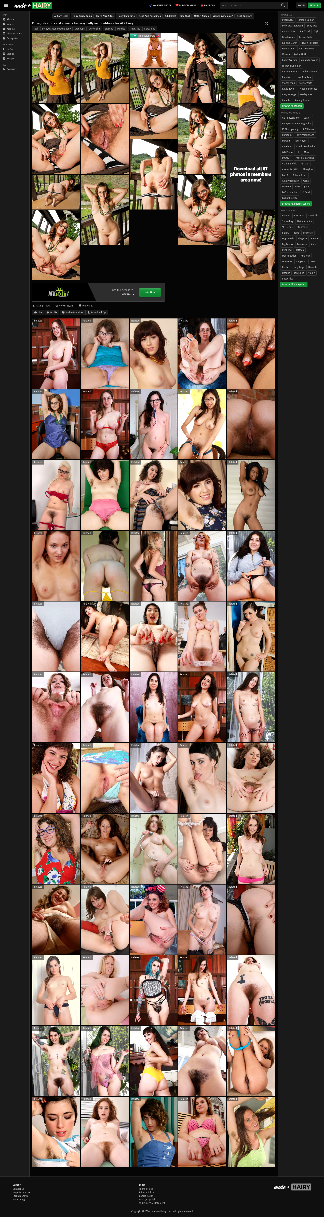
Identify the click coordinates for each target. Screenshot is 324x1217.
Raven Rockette (309, 42)
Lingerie (302, 238)
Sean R (307, 117)
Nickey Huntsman (291, 65)
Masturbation (289, 255)
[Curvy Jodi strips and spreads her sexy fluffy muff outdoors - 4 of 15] (250, 50)
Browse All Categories (294, 284)
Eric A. (285, 175)
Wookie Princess (308, 88)
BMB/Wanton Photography (56, 28)
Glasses (109, 28)
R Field (306, 192)
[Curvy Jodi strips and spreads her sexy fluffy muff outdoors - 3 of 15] (202, 68)
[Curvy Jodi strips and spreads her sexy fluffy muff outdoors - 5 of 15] (250, 103)
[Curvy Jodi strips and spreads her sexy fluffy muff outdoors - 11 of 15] (56, 192)
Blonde (315, 238)
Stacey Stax (288, 83)
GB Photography (290, 117)
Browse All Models (292, 106)
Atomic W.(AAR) (290, 169)
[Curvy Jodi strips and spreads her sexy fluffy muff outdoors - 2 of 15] (105, 68)
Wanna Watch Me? (223, 16)
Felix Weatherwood (292, 25)
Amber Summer (310, 71)
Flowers (286, 140)
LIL (298, 152)
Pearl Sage (288, 20)
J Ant (306, 186)
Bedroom (302, 244)
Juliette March (289, 42)
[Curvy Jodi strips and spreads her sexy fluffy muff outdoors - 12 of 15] (105, 209)
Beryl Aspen (288, 37)
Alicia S (305, 163)
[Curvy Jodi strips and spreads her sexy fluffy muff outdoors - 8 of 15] (105, 139)
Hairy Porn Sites (105, 16)
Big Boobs (287, 244)
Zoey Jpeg (312, 25)
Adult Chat (170, 16)
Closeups (80, 28)
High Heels (288, 238)
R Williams (308, 129)
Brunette (308, 232)
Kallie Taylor (288, 88)
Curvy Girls (94, 28)
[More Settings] (273, 23)
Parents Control (21, 1196)
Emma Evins (288, 48)
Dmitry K (286, 158)
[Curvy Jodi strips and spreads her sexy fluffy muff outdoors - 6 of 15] (153, 103)
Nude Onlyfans (185, 5)
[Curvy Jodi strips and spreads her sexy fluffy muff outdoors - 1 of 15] (56, 68)
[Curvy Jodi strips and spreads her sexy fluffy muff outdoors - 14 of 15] (56, 245)
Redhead (287, 250)
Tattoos (300, 250)
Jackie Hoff (300, 54)
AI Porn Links (61, 16)
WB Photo (287, 152)
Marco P (286, 186)
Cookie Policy (146, 1196)
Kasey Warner (289, 60)
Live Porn (209, 5)
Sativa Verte (305, 83)
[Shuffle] (266, 23)
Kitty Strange (289, 94)
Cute (313, 244)
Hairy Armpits (304, 221)
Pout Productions (304, 158)
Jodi (36, 28)
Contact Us (18, 1188)
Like (40, 312)
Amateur (305, 255)
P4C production (290, 192)
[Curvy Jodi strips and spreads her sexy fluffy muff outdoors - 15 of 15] (250, 245)
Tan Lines (299, 273)
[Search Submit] (283, 5)
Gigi (316, 31)
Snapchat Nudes (161, 5)
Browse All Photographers (296, 203)
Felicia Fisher (306, 37)
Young (311, 273)
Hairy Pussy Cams (82, 16)
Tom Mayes (301, 140)
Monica (286, 54)
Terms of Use (146, 1188)
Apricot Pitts (288, 31)
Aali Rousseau (306, 48)
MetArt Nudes (201, 16)
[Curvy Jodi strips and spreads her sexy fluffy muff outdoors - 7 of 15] (56, 139)
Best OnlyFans (244, 16)
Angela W (287, 146)
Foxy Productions (305, 135)
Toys (312, 261)
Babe (296, 232)
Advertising (19, 1199)
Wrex (306, 180)
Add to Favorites (74, 312)
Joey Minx (287, 77)
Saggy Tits (287, 278)
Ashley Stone (300, 175)
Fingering (301, 261)
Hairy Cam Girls (126, 16)
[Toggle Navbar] (6, 5)
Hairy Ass (313, 267)
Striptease (302, 227)
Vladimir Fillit (289, 163)
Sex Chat (185, 16)
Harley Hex (306, 94)
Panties (121, 28)
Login (301, 5)
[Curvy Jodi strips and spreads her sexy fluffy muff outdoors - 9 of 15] (202, 139)
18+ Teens (287, 227)
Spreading (149, 28)
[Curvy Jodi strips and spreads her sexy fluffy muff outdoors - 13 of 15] (202, 209)
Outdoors (287, 261)
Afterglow (308, 169)
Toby (297, 186)
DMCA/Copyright (147, 1199)
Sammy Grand (301, 100)
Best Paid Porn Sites (150, 16)
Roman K (287, 135)
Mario (307, 152)
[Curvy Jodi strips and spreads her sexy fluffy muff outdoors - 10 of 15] (153, 174)
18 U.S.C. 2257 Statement (152, 1203)
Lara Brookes (304, 77)
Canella (286, 100)
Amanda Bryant (309, 60)
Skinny (285, 232)
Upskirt (286, 273)
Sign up (314, 5)
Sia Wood (305, 31)
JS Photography (290, 129)
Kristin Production (306, 146)
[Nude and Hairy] (33, 5)
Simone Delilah (306, 20)
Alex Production (290, 180)
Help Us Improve (22, 1192)
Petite (285, 267)
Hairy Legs (298, 267)
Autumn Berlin (290, 71)
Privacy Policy (146, 1192)
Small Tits (134, 28)
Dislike (54, 312)
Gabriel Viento (290, 198)
